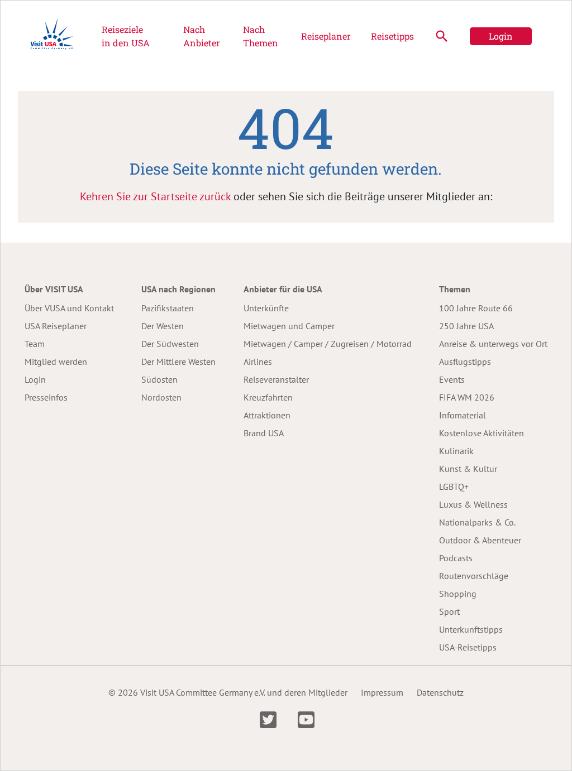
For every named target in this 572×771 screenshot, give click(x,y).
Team (35, 343)
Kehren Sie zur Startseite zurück (155, 196)
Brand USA (264, 432)
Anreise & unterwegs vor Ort (493, 343)
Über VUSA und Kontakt (69, 308)
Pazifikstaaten (167, 308)
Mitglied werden (56, 361)
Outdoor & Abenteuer (480, 540)
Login (501, 36)
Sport (449, 611)
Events (452, 379)
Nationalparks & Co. (477, 522)
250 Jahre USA (466, 325)
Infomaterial (462, 415)
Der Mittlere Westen (178, 361)
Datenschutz (440, 692)
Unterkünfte (266, 308)
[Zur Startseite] (52, 36)
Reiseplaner (326, 36)
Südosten (159, 379)
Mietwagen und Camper (289, 325)
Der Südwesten (170, 343)
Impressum (382, 692)
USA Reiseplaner (56, 325)
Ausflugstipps (465, 361)
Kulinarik (456, 450)
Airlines (258, 361)
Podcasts (456, 557)
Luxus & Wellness (473, 504)
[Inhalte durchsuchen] (442, 36)
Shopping (457, 593)
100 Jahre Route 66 (476, 308)
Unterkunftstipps (471, 629)
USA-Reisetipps (468, 647)
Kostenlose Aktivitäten (481, 432)
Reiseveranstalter (276, 379)
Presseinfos (46, 397)
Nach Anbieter (201, 36)
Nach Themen (260, 36)
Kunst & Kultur (468, 468)
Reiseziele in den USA (126, 36)
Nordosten (161, 397)
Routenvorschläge (473, 575)
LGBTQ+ (454, 486)
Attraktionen (267, 415)
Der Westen (162, 325)
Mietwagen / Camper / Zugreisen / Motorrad (328, 343)
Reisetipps (392, 36)
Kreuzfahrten (268, 397)
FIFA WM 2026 (466, 397)
